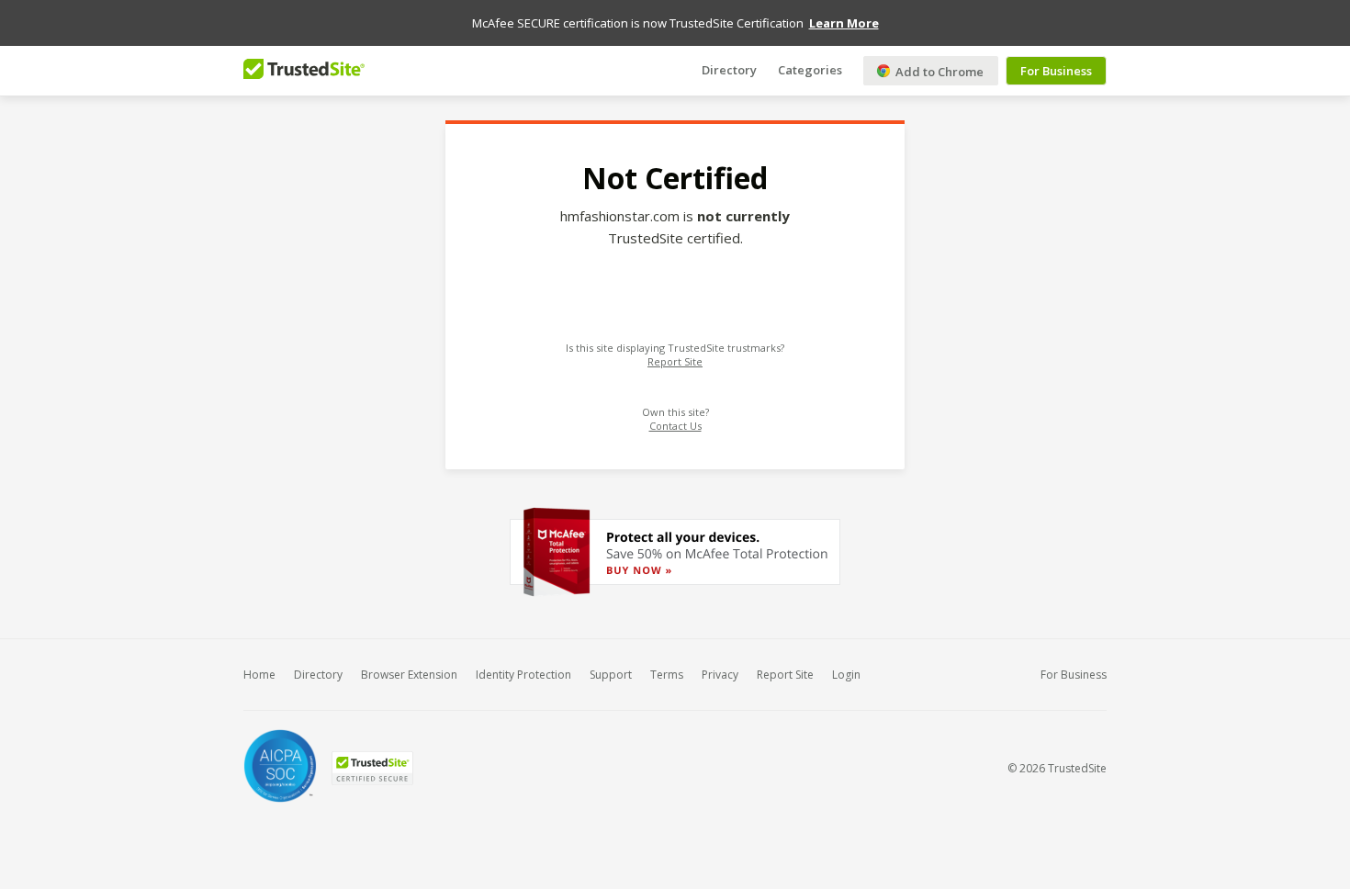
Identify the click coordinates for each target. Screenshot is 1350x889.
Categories (810, 69)
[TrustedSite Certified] (372, 768)
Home (259, 674)
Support (611, 674)
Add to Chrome (938, 71)
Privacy (720, 674)
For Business (1056, 70)
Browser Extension (409, 674)
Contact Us (675, 426)
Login (846, 674)
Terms (666, 674)
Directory (729, 69)
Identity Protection (523, 674)
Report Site (675, 361)
